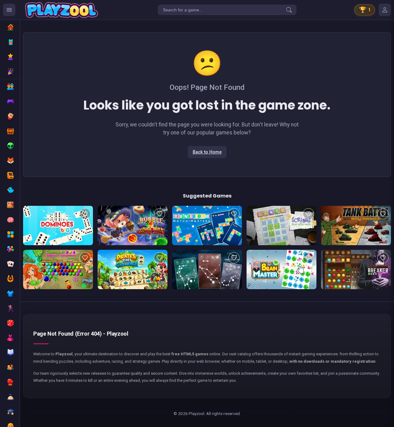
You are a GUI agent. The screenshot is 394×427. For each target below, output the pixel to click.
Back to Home (207, 152)
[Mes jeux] (385, 10)
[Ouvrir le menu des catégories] (9, 10)
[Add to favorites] (84, 213)
